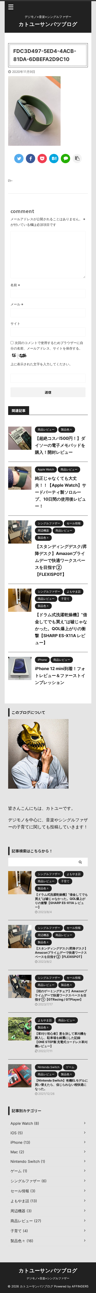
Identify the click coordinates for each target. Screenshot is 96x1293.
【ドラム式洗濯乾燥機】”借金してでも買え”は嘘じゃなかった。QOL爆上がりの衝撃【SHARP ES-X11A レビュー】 (61, 628)
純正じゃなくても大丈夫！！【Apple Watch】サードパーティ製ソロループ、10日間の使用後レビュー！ (60, 492)
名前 (15, 285)
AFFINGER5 (80, 1286)
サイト (15, 323)
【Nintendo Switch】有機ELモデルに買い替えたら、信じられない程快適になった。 (61, 1085)
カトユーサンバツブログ (48, 24)
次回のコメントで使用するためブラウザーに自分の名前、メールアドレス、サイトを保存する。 (46, 345)
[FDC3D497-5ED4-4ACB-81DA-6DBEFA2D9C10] (53, 158)
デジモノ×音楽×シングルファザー (48, 1278)
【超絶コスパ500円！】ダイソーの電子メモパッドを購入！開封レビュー (60, 445)
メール (16, 304)
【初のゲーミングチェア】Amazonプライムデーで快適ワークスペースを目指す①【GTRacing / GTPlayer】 (61, 995)
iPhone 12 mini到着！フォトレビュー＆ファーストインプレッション (60, 675)
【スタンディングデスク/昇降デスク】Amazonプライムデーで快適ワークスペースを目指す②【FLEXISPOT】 (61, 560)
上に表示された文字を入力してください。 (41, 364)
